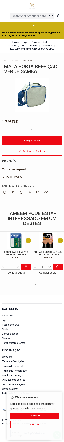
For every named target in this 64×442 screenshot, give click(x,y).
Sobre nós (7, 315)
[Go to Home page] (31, 6)
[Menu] (5, 16)
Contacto (7, 356)
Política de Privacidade (14, 370)
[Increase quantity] (59, 130)
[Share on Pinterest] (29, 192)
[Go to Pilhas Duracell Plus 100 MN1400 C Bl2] (48, 240)
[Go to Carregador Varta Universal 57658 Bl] (16, 240)
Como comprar (10, 388)
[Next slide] (59, 285)
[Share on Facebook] (5, 192)
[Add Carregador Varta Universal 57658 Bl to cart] (26, 267)
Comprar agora (16, 272)
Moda (5, 329)
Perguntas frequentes (13, 342)
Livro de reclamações (13, 384)
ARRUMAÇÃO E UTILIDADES (22, 46)
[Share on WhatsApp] (21, 192)
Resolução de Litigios (13, 375)
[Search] (51, 16)
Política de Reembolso (13, 366)
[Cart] (59, 16)
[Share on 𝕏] (13, 192)
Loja (25, 42)
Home (15, 42)
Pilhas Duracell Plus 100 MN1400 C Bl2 (48, 253)
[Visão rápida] (28, 240)
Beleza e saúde (10, 333)
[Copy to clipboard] (46, 192)
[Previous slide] (4, 285)
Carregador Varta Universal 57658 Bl (16, 253)
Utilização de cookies (13, 379)
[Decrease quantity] (5, 130)
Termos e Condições (13, 361)
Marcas (6, 338)
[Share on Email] (38, 192)
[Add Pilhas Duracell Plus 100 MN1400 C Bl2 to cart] (58, 267)
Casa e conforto (40, 42)
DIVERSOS (47, 46)
